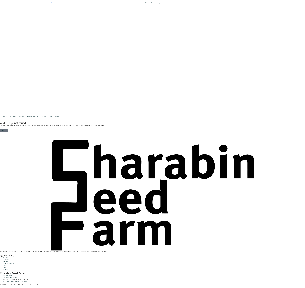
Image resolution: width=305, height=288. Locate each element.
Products (13, 116)
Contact (57, 116)
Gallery (44, 116)
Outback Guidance (32, 116)
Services (21, 116)
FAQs (50, 116)
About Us (4, 116)
